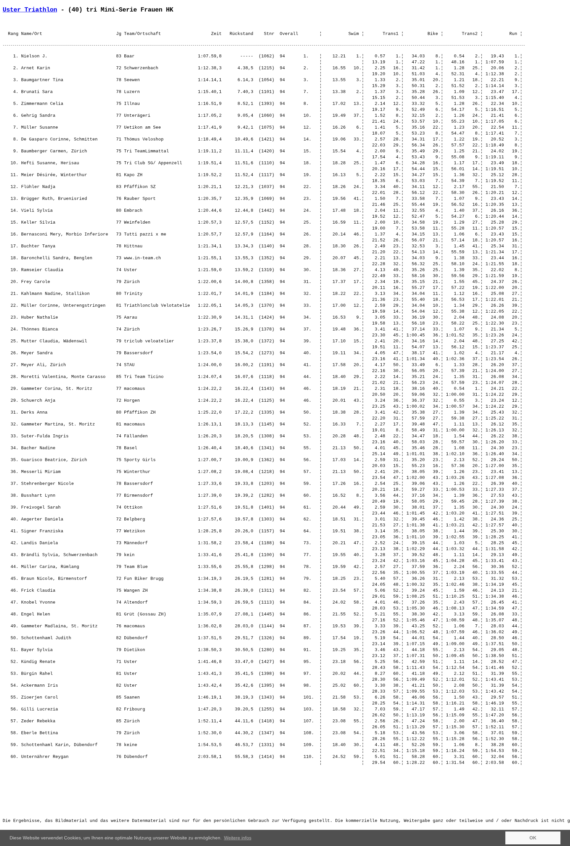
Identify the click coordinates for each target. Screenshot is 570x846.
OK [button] (532, 837)
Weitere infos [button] (237, 837)
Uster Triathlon (30, 10)
